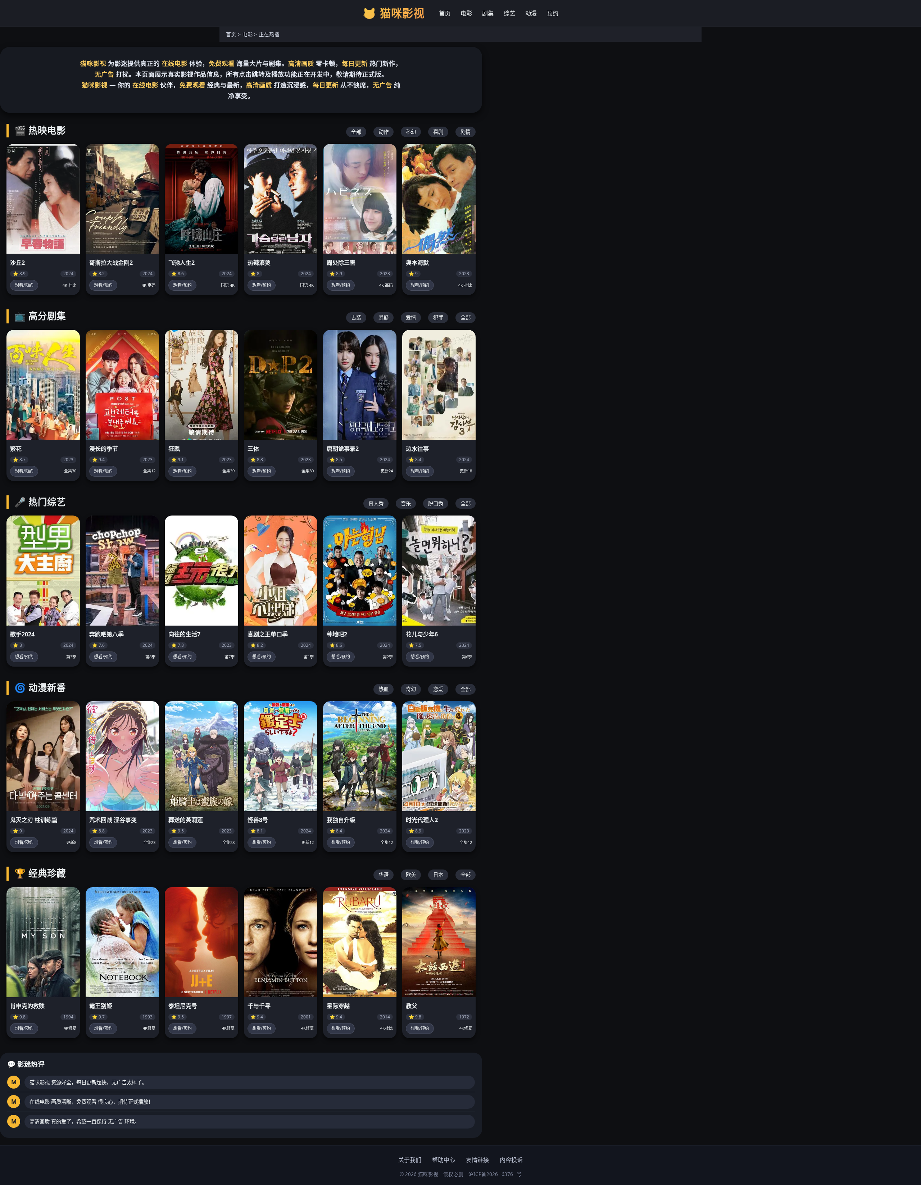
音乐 (406, 503)
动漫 (531, 13)
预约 (552, 13)
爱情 (411, 317)
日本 (438, 874)
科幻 (411, 131)
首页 (444, 13)
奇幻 (411, 689)
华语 (383, 874)
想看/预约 (24, 285)
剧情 (465, 131)
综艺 (509, 13)
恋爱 (438, 689)
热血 (383, 689)
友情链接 (477, 1160)
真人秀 (376, 503)
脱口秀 (435, 503)
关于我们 (409, 1160)
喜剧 (438, 131)
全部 (356, 131)
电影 (466, 13)
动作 (383, 131)
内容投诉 (511, 1160)
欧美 (411, 874)
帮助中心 (443, 1160)
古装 (356, 317)
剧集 (488, 13)
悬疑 (383, 317)
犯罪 (438, 317)
